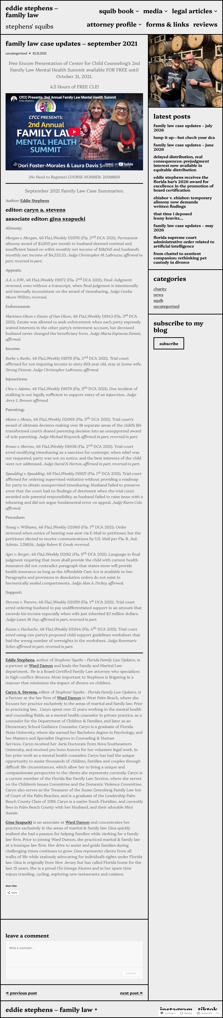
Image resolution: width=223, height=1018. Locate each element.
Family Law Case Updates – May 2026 (183, 227)
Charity (160, 288)
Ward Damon (41, 665)
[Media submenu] (166, 11)
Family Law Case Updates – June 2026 (183, 147)
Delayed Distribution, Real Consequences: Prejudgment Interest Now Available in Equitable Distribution (181, 163)
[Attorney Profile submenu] (140, 24)
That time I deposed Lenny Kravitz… (172, 216)
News (158, 294)
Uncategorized (16, 53)
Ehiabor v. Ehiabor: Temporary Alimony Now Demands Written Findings (182, 202)
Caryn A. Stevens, (22, 691)
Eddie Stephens (34, 200)
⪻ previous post (21, 992)
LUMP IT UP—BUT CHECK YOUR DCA (184, 137)
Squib (158, 300)
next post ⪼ (131, 992)
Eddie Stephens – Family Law (32, 11)
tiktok (207, 1009)
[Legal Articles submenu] (215, 11)
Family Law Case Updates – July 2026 (183, 127)
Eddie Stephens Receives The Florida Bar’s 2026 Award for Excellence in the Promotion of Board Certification (183, 183)
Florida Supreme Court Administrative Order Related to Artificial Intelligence (183, 241)
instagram (176, 1009)
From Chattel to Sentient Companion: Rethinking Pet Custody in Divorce (180, 257)
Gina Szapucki (67, 218)
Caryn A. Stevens (45, 209)
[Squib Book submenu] (137, 11)
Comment (130, 973)
